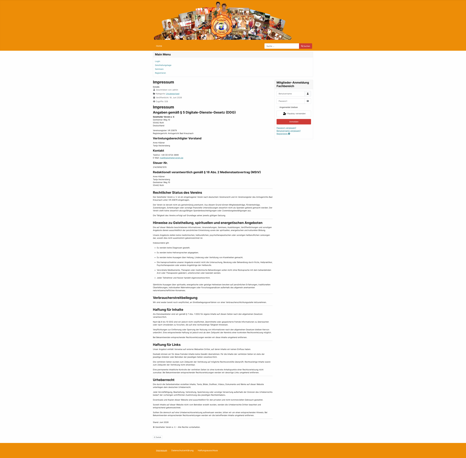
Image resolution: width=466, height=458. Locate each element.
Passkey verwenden (296, 113)
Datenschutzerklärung (182, 450)
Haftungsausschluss (208, 450)
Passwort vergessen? (286, 128)
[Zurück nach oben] (461, 453)
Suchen (306, 46)
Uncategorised (172, 93)
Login (157, 61)
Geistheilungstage (163, 65)
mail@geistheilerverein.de (171, 158)
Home (159, 46)
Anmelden (293, 121)
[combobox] (281, 46)
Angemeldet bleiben (288, 107)
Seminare (159, 69)
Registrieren (160, 73)
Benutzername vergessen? (289, 131)
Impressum (161, 450)
